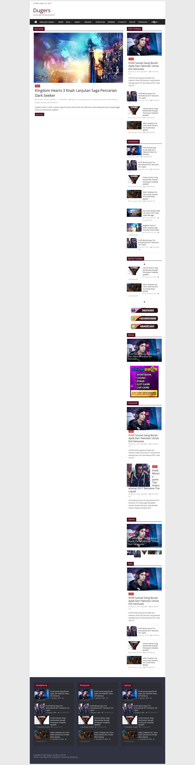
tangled (37, 102)
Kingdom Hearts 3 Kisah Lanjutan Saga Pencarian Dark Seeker (151, 227)
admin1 (54, 99)
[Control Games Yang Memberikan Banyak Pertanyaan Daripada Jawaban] (134, 107)
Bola (68, 22)
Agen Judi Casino (47, 22)
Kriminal (111, 22)
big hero (73, 99)
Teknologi (142, 22)
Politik (132, 22)
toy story (43, 102)
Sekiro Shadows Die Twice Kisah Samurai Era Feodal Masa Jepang (150, 126)
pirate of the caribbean (110, 99)
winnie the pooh (52, 102)
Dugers (42, 10)
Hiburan (87, 22)
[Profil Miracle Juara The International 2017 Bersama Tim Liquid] (132, 92)
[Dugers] (35, 22)
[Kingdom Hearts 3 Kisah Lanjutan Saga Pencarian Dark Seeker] (78, 34)
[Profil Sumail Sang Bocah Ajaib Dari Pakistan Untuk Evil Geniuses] (144, 34)
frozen (79, 99)
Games (77, 22)
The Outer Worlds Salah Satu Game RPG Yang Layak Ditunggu (151, 213)
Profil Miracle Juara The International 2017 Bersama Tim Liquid (148, 95)
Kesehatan (100, 22)
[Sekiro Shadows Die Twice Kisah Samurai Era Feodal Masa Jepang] (134, 122)
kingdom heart (87, 99)
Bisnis (60, 22)
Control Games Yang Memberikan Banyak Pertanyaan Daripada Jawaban (150, 111)
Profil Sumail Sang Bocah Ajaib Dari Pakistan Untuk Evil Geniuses (144, 66)
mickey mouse (97, 99)
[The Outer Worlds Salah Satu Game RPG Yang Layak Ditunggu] (135, 210)
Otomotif (122, 22)
